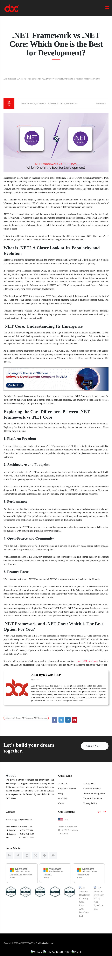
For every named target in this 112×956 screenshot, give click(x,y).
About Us (62, 783)
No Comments (101, 103)
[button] (99, 812)
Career (61, 803)
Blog (60, 793)
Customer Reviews (92, 788)
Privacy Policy (90, 803)
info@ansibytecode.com (22, 819)
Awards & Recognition (94, 793)
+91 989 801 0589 (25, 827)
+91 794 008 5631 (26, 830)
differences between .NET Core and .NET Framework (26, 718)
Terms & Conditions (92, 798)
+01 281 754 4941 (26, 838)
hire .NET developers (88, 661)
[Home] (11, 8)
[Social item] (9, 855)
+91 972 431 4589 (26, 834)
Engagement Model (67, 788)
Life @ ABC (89, 783)
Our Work (63, 798)
